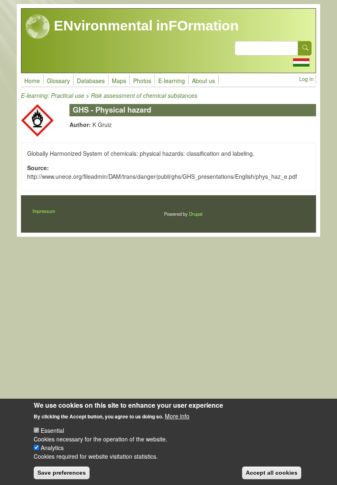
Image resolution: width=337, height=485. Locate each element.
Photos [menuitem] (142, 80)
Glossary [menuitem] (58, 80)
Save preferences (61, 472)
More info (177, 416)
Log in (306, 79)
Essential (52, 430)
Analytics (52, 447)
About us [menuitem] (203, 80)
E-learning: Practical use (52, 95)
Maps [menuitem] (119, 80)
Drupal (195, 213)
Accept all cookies (272, 472)
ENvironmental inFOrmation (144, 25)
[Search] (305, 48)
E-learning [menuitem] (171, 80)
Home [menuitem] (32, 80)
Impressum (43, 211)
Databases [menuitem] (91, 80)
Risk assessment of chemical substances (144, 95)
